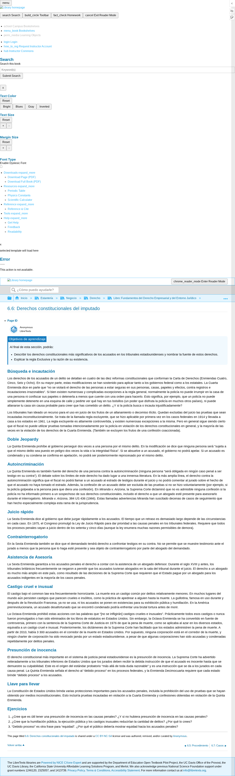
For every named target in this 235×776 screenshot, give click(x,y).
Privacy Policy (76, 770)
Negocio (71, 298)
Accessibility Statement (125, 770)
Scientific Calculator (20, 199)
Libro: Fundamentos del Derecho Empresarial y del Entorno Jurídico (155, 298)
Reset (6, 100)
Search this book (10, 63)
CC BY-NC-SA (104, 736)
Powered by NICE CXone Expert (61, 762)
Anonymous (180, 736)
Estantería (47, 298)
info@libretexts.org (194, 770)
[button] (14, 227)
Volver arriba (14, 745)
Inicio (24, 298)
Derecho (95, 298)
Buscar (13, 290)
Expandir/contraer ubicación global (225, 297)
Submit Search (11, 75)
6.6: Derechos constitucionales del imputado (49, 736)
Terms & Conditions (98, 770)
